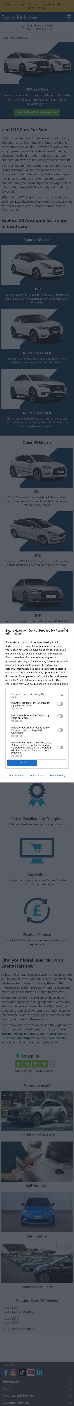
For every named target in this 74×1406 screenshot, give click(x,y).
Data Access (37, 775)
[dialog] (37, 703)
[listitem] (37, 695)
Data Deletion (16, 775)
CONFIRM (22, 762)
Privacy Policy (57, 775)
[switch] (60, 704)
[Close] (67, 630)
